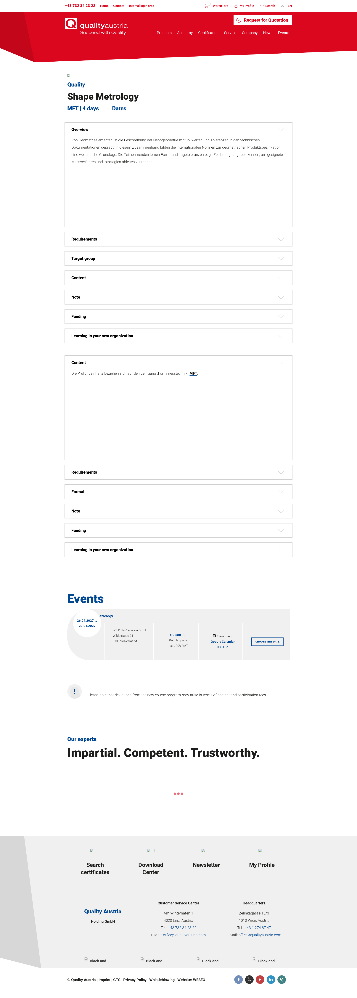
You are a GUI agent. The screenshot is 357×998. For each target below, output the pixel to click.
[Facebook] (238, 979)
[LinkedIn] (271, 979)
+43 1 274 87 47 (258, 927)
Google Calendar (223, 641)
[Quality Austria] (96, 26)
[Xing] (281, 979)
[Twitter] (249, 979)
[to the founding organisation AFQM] (96, 960)
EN (290, 6)
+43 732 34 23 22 (80, 5)
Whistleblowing (162, 980)
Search (270, 6)
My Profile (246, 6)
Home (104, 6)
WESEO (199, 980)
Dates (119, 108)
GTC (116, 980)
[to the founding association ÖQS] (209, 960)
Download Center (150, 869)
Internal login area (141, 6)
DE (282, 6)
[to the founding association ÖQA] (152, 960)
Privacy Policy (135, 980)
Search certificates (95, 869)
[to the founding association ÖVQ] (265, 960)
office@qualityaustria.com (184, 935)
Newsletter (206, 865)
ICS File (222, 647)
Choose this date (267, 641)
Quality (76, 84)
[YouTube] (260, 979)
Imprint (104, 980)
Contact (118, 6)
